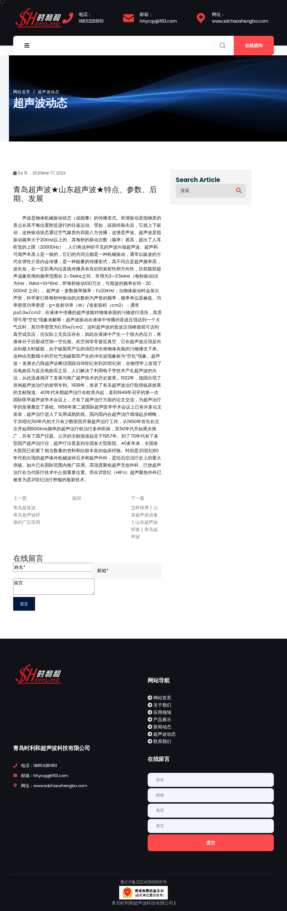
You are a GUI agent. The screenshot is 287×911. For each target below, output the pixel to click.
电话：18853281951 (91, 17)
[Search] (239, 190)
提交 (210, 842)
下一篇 (137, 498)
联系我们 (161, 741)
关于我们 (161, 705)
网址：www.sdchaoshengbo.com (240, 17)
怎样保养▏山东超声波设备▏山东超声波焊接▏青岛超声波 (144, 522)
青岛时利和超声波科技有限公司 (142, 903)
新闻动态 (161, 727)
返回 (76, 498)
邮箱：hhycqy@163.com (158, 17)
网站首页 (22, 92)
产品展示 (161, 719)
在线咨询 (254, 45)
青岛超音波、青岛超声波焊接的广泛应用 (26, 514)
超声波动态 (164, 734)
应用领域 (161, 712)
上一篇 (20, 498)
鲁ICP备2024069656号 (143, 882)
